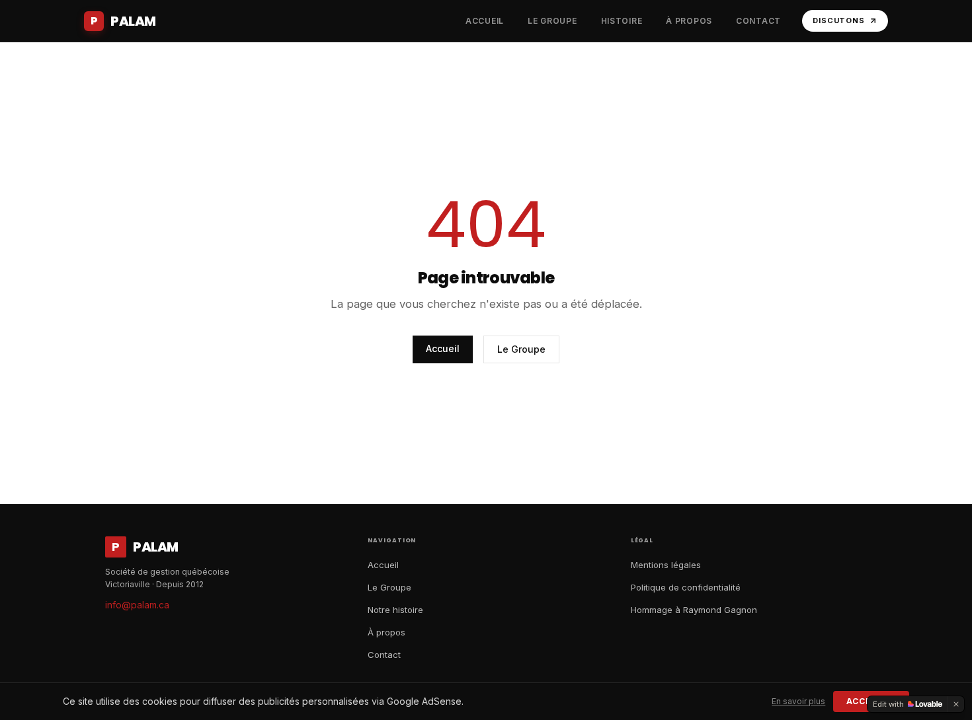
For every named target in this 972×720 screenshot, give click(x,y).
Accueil (443, 348)
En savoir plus (798, 701)
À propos (386, 632)
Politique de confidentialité (686, 587)
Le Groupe (521, 349)
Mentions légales (666, 564)
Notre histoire (395, 609)
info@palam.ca (137, 604)
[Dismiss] (956, 704)
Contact (384, 654)
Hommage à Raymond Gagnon (694, 609)
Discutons (839, 20)
